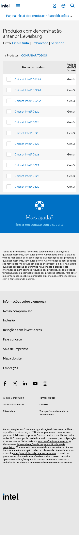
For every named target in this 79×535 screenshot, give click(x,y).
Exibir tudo (20, 43)
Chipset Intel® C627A (28, 90)
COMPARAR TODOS (34, 55)
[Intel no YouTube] (35, 384)
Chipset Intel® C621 (27, 165)
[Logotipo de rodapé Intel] (11, 496)
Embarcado (40, 43)
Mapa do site (12, 358)
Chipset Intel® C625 (27, 133)
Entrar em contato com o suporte (39, 225)
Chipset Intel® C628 (27, 154)
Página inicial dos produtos (25, 16)
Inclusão (9, 320)
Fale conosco (12, 339)
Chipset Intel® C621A (28, 79)
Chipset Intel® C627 (27, 144)
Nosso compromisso (17, 311)
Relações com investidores (22, 330)
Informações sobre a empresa (24, 302)
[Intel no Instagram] (45, 384)
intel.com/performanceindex (53, 441)
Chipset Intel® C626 (27, 176)
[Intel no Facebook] (4, 384)
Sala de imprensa (15, 349)
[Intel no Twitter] (15, 384)
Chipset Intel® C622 (27, 186)
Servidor (57, 43)
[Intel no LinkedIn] (24, 384)
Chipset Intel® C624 (27, 122)
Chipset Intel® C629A (28, 101)
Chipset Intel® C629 (27, 111)
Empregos (10, 368)
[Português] (63, 5)
